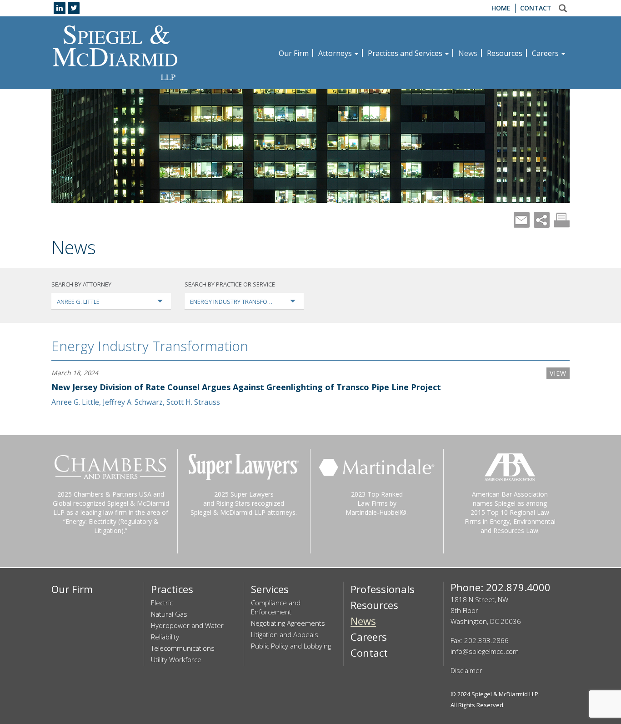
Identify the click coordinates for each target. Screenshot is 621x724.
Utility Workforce (176, 659)
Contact (535, 8)
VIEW (558, 373)
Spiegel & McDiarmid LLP (504, 694)
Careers (546, 53)
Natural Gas (169, 613)
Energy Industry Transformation (149, 346)
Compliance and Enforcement (275, 607)
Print (562, 220)
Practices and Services (406, 53)
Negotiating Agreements (288, 623)
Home (501, 8)
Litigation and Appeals (284, 634)
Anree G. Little (75, 402)
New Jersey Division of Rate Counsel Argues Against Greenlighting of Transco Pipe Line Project (246, 387)
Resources (504, 53)
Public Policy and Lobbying (291, 645)
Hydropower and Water (187, 625)
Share (542, 220)
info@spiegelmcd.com (485, 651)
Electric (162, 602)
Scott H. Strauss (193, 402)
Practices (172, 589)
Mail (522, 220)
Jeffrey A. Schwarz (133, 402)
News (467, 53)
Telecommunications (183, 648)
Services (270, 589)
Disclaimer (466, 670)
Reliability (165, 636)
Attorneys (336, 53)
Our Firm (294, 53)
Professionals (383, 589)
